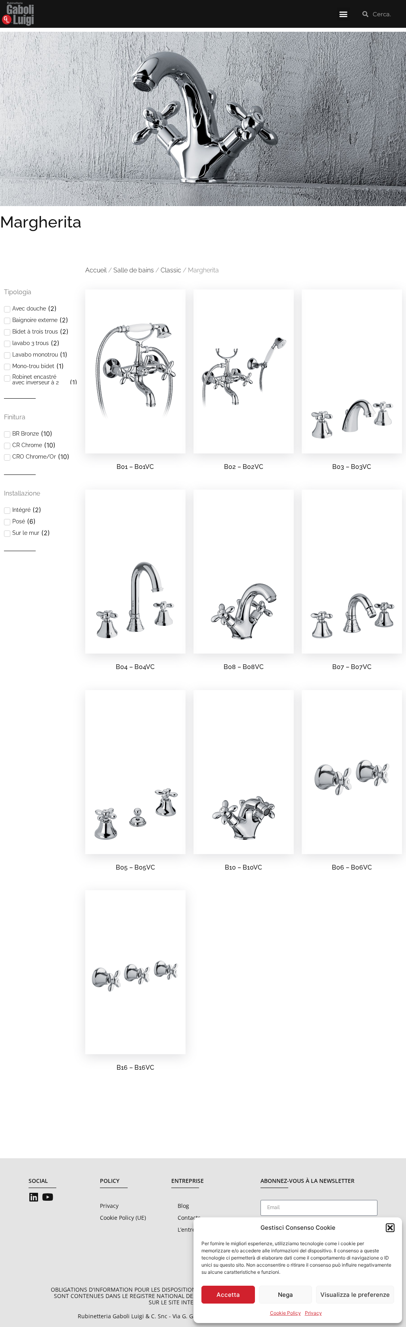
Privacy (313, 1313)
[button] (390, 1228)
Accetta (228, 1294)
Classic (171, 270)
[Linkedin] (33, 1197)
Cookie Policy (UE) (123, 1217)
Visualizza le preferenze (355, 1294)
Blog (183, 1205)
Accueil (96, 270)
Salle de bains (133, 270)
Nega (285, 1294)
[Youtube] (47, 1197)
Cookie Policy (285, 1313)
